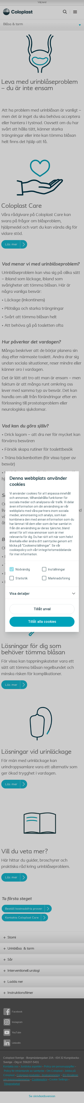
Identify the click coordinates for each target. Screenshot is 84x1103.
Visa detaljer (19, 594)
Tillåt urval (42, 609)
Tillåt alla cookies (42, 622)
